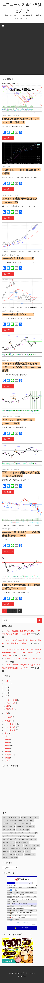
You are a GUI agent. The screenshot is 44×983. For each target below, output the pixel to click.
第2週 (32, 848)
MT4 (6, 713)
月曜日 (7, 739)
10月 (35, 817)
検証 (8, 706)
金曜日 (7, 758)
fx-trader (16, 116)
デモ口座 (8, 721)
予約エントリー (9, 842)
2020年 (21, 820)
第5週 (21, 851)
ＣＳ (6, 761)
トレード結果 (10, 730)
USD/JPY (16, 823)
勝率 (25, 842)
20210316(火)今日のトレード (18, 258)
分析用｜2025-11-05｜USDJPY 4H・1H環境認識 (23, 658)
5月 (5, 817)
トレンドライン (9, 830)
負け (27, 851)
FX (6, 696)
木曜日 (7, 742)
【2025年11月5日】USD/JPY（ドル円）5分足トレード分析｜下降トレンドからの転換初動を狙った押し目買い (21, 652)
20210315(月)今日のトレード (18, 314)
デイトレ (20, 827)
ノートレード (8, 833)
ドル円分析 (10, 703)
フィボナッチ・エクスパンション (26, 833)
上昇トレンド (19, 839)
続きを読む (7, 138)
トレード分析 (10, 727)
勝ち (19, 842)
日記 (6, 736)
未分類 (7, 745)
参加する (35, 924)
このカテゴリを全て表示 (22, 922)
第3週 (6, 851)
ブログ (9, 717)
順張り (14, 857)
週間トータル (29, 854)
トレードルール (11, 724)
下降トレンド (31, 839)
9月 (29, 817)
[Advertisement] (22, 52)
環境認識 (9, 709)
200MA (13, 820)
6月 (11, 817)
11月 (6, 681)
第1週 (25, 848)
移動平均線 (15, 848)
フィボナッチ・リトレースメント (14, 836)
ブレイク (30, 836)
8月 (23, 817)
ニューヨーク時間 (22, 830)
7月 (6, 693)
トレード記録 (11, 700)
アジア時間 (26, 823)
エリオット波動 (9, 827)
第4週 (13, 851)
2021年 (30, 820)
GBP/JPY (7, 823)
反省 (6, 733)
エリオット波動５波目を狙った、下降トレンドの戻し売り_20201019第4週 (21, 367)
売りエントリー (9, 845)
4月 (6, 690)
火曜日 (7, 751)
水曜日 (7, 748)
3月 (6, 687)
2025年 (7, 684)
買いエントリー (9, 854)
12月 (5, 820)
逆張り (19, 854)
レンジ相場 (7, 839)
